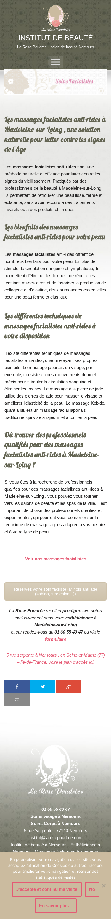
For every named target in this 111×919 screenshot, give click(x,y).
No (92, 889)
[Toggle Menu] (55, 62)
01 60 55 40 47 (55, 809)
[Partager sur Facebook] (17, 686)
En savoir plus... (55, 905)
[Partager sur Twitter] (42, 686)
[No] (104, 885)
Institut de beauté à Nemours (39, 844)
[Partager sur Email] (17, 699)
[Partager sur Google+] (68, 686)
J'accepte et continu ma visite (46, 889)
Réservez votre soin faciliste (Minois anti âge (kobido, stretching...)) (55, 591)
